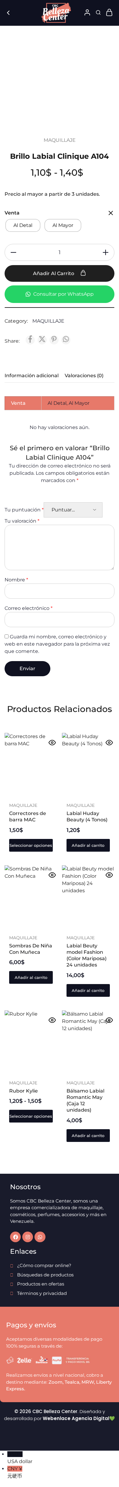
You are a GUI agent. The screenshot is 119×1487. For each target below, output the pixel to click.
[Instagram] (27, 1237)
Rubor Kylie (23, 1091)
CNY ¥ (14, 1472)
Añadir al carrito (54, 273)
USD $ (19, 1457)
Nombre (16, 580)
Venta (12, 213)
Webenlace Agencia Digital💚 (79, 1418)
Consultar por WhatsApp (63, 294)
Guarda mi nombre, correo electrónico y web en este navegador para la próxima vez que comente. (57, 644)
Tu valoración (22, 521)
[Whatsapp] (39, 1237)
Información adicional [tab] (32, 375)
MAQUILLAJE (60, 140)
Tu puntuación (24, 510)
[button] (88, 845)
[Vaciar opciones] (110, 213)
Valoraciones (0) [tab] (84, 375)
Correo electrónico (28, 608)
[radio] (23, 225)
